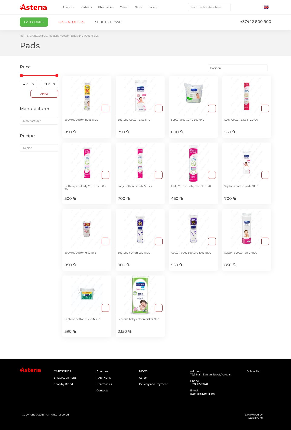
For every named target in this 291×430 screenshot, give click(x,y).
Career (124, 7)
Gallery (152, 7)
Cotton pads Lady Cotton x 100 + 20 (85, 188)
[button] (267, 7)
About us (68, 7)
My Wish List (249, 7)
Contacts (102, 390)
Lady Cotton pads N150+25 (135, 186)
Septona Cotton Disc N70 (134, 119)
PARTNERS (104, 377)
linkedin (268, 379)
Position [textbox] (215, 68)
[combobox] (209, 7)
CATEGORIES (38, 35)
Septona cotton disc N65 (80, 252)
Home (24, 35)
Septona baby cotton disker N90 (138, 319)
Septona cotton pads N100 (241, 186)
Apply (44, 93)
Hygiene (54, 35)
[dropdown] (39, 121)
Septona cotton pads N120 (81, 119)
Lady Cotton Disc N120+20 (241, 119)
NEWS (143, 371)
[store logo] (33, 7)
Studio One (255, 417)
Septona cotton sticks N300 (82, 319)
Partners (86, 7)
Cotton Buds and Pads (75, 35)
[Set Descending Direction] (271, 68)
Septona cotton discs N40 (187, 119)
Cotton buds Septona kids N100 (191, 252)
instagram (259, 379)
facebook (249, 379)
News (138, 7)
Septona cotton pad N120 (134, 252)
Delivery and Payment (153, 384)
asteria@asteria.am (202, 393)
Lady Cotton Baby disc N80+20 (191, 186)
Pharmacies (106, 7)
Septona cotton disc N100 (240, 252)
